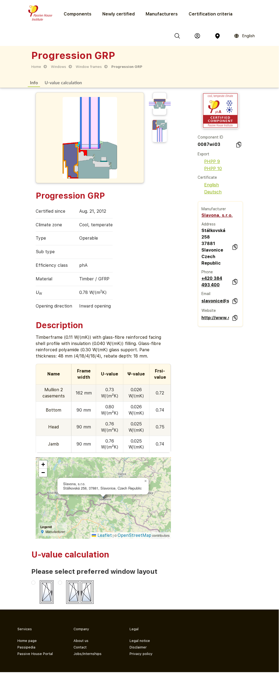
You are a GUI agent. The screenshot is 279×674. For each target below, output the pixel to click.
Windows (58, 67)
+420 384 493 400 (211, 281)
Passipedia (26, 647)
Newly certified (118, 14)
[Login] (197, 36)
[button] (145, 481)
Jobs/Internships (87, 654)
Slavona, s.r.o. (217, 215)
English (211, 184)
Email (205, 293)
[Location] (217, 36)
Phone (207, 272)
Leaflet (104, 535)
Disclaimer (138, 647)
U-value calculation (63, 82)
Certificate (207, 177)
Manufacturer (213, 209)
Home (36, 67)
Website (208, 310)
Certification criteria (210, 14)
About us (80, 641)
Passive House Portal (35, 654)
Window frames (89, 67)
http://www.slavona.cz (215, 317)
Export (203, 154)
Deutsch (213, 192)
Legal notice (140, 641)
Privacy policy (141, 654)
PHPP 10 (213, 168)
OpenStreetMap (134, 535)
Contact (80, 647)
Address (208, 224)
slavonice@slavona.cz (215, 300)
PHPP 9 (212, 161)
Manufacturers (162, 14)
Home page (27, 641)
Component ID (210, 137)
